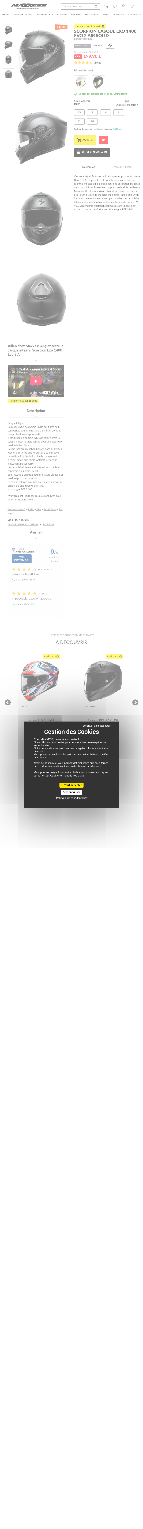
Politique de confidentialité (71, 798)
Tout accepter (72, 785)
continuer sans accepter (96, 725)
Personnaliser (71, 792)
